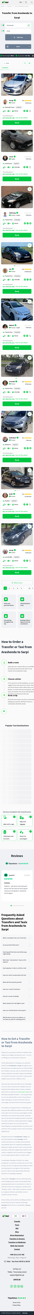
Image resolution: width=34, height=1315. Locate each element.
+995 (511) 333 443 (17, 1255)
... (25, 588)
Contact (17, 1249)
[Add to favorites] (30, 77)
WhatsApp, (11, 1258)
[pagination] (1, 588)
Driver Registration (17, 1235)
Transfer (9, 6)
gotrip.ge (16, 1279)
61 (29, 588)
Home (2, 6)
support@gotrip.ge (17, 1275)
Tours (17, 1225)
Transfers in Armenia (17, 1239)
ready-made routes (23, 1092)
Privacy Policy (16, 1305)
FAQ (17, 1228)
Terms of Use (16, 1302)
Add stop (20, 37)
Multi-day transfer (17, 1246)
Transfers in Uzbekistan (17, 1242)
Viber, (17, 1258)
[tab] (17, 938)
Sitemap (24, 1313)
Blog (17, 1232)
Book (17, 122)
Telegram (23, 1258)
